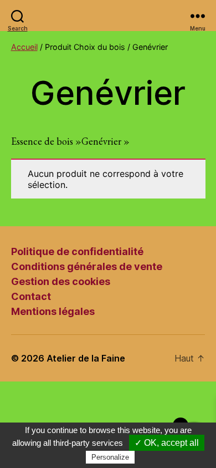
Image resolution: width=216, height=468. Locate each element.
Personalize (110, 457)
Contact (31, 296)
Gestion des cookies (60, 281)
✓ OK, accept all (167, 442)
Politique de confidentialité (77, 251)
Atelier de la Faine (86, 358)
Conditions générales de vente (86, 266)
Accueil (24, 47)
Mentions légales (53, 311)
